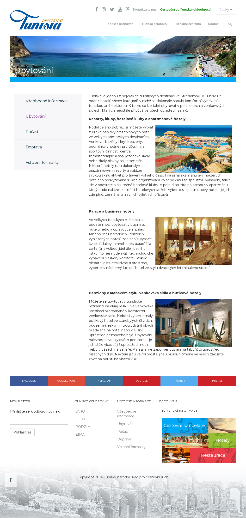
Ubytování (36, 116)
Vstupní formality (42, 162)
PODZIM (83, 427)
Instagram (104, 380)
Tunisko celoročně (154, 24)
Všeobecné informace (47, 101)
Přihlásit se (22, 432)
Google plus (66, 380)
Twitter (179, 380)
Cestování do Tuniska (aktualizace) (185, 9)
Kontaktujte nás (144, 9)
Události (214, 24)
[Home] (36, 19)
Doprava (34, 147)
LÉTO (80, 419)
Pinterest (217, 380)
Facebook (29, 380)
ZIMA (80, 434)
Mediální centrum (188, 24)
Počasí (32, 131)
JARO (80, 411)
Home (199, 72)
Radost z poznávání (119, 24)
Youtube (142, 380)
